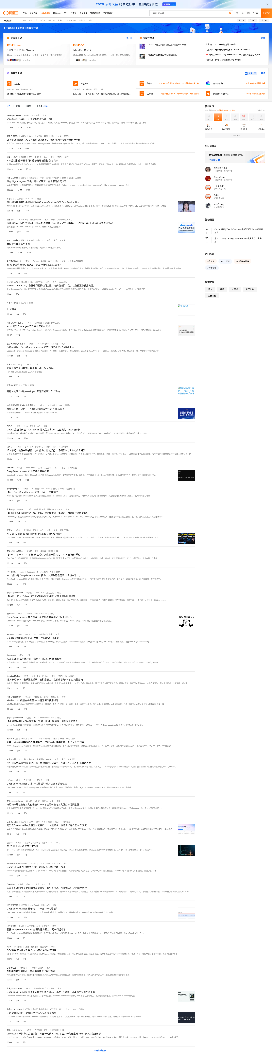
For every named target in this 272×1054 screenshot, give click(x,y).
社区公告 (250, 289)
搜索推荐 (44, 946)
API (32, 198)
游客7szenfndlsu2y (14, 364)
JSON (37, 801)
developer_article (14, 115)
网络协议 (43, 634)
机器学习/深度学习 (32, 842)
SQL (60, 509)
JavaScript (30, 467)
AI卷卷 (9, 426)
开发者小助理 (12, 302)
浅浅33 (9, 780)
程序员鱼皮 (11, 571)
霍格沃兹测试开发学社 (16, 343)
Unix (45, 157)
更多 (263, 38)
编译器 (43, 551)
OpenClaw (11, 884)
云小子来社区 (12, 759)
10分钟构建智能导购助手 (255, 83)
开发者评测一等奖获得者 (223, 170)
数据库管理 (52, 509)
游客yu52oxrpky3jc (14, 988)
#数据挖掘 (211, 267)
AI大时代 (212, 295)
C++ (36, 717)
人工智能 (35, 115)
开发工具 (38, 282)
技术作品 (38, 322)
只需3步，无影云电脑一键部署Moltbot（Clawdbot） (229, 49)
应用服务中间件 (52, 177)
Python (36, 261)
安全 (31, 157)
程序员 (40, 967)
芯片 (23, 240)
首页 (24, 20)
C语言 (50, 551)
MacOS (44, 613)
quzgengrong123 (13, 488)
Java (48, 488)
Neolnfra (10, 467)
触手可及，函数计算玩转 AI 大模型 (20, 89)
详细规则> (261, 110)
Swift (36, 613)
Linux (27, 198)
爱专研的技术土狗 (14, 261)
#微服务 (210, 261)
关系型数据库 (39, 509)
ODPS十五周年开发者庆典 (255, 93)
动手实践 (51, 20)
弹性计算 (38, 696)
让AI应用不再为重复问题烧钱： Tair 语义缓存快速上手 (178, 83)
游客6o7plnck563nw (15, 509)
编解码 (46, 696)
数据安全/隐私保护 (40, 1009)
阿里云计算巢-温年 (14, 696)
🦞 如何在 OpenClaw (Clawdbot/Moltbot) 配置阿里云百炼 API (233, 54)
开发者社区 (9, 20)
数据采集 (34, 946)
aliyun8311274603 (14, 634)
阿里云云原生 (12, 136)
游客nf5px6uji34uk (14, 1009)
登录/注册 (266, 13)
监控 (31, 136)
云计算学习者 (12, 738)
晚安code (10, 613)
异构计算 (39, 240)
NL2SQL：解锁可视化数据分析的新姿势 (223, 59)
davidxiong (11, 655)
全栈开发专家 (219, 198)
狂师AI (9, 530)
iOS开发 (38, 157)
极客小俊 (10, 219)
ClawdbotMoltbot (13, 676)
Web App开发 (32, 571)
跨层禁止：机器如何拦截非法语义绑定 (24, 94)
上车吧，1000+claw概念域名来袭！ (221, 44)
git (34, 780)
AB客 (9, 946)
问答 (47, 282)
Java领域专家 (219, 207)
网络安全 (45, 925)
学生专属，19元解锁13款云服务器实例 (88, 89)
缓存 (35, 634)
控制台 (255, 13)
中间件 (48, 759)
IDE (31, 282)
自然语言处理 (35, 219)
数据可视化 (50, 863)
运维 (51, 801)
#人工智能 (225, 261)
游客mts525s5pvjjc (14, 1030)
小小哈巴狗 (11, 967)
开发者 (25, 219)
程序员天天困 (12, 905)
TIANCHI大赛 (71, 20)
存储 (27, 946)
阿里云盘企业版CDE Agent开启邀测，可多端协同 (180, 93)
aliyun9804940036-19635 (17, 863)
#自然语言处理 (242, 261)
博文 (44, 115)
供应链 (43, 261)
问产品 (42, 20)
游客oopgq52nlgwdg (15, 801)
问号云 (9, 446)
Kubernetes (33, 177)
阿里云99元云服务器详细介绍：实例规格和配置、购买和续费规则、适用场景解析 (103, 94)
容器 (46, 136)
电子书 (235, 289)
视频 (31, 302)
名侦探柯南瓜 (12, 282)
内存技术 (39, 446)
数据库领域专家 (220, 189)
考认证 (60, 20)
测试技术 (45, 343)
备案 (248, 13)
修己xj (9, 198)
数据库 (32, 759)
